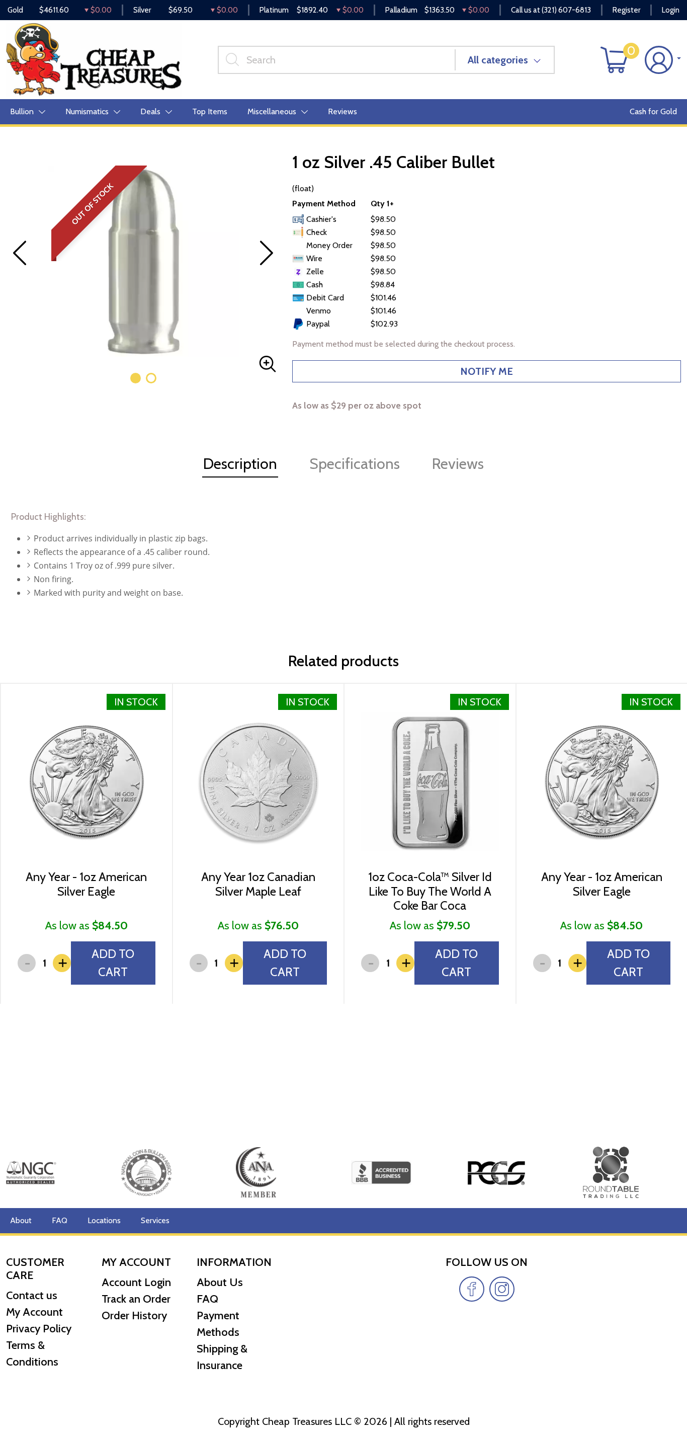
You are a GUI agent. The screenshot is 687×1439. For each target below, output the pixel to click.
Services (155, 1220)
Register (626, 10)
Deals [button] (150, 111)
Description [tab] (240, 463)
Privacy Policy (38, 1328)
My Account (34, 1312)
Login (670, 10)
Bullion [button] (22, 111)
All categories (498, 60)
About (21, 1220)
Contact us (31, 1295)
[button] (135, 378)
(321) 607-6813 (566, 10)
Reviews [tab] (458, 463)
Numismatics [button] (87, 111)
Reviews (342, 111)
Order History (134, 1315)
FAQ (59, 1220)
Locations (104, 1220)
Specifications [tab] (354, 463)
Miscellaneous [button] (271, 111)
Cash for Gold (653, 111)
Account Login (136, 1282)
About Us (220, 1282)
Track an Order (136, 1299)
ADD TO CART (113, 962)
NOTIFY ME (486, 371)
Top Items (209, 111)
